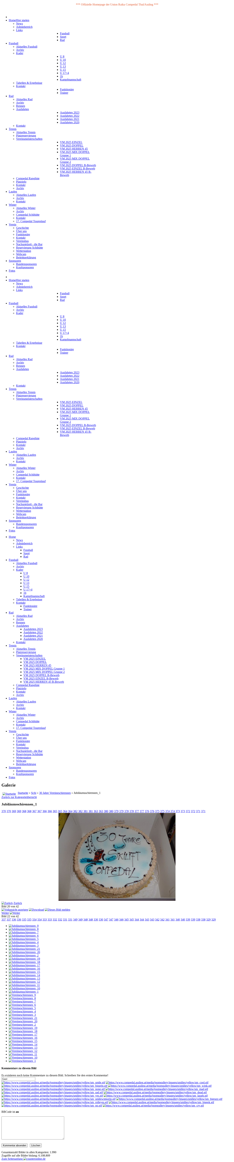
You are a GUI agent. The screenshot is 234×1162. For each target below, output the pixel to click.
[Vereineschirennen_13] (23, 1047)
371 (198, 811)
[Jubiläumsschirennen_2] (24, 955)
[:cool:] (157, 1082)
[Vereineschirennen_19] (23, 1027)
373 (178, 811)
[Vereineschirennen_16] (23, 1037)
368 (24, 811)
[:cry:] (153, 1105)
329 (208, 919)
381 (85, 811)
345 (126, 919)
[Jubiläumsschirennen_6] (24, 935)
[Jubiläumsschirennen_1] (24, 991)
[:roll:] (54, 1102)
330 (96, 919)
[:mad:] (156, 1089)
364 (65, 811)
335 (24, 919)
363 (96, 811)
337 (3, 919)
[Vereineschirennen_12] (23, 1051)
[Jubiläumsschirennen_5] (24, 939)
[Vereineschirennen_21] (23, 1018)
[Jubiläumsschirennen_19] (24, 958)
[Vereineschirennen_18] (23, 1031)
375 (157, 811)
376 (147, 811)
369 (14, 811)
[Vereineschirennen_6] (22, 1004)
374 (167, 811)
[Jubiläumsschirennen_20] (24, 952)
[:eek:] (161, 1102)
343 (147, 919)
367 (34, 811)
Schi (33, 792)
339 (188, 919)
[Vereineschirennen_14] (23, 1044)
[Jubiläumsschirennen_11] (24, 985)
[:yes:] (52, 1095)
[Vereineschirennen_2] (22, 1024)
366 (44, 811)
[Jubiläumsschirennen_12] (24, 981)
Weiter (5, 913)
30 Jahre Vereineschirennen (55, 792)
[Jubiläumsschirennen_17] (24, 965)
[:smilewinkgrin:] (58, 1098)
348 (85, 919)
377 (137, 811)
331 (65, 919)
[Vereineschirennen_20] (23, 1021)
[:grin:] (54, 1085)
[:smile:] (53, 1082)
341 (167, 919)
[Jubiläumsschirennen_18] (24, 962)
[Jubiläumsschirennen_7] (24, 932)
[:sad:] (52, 1092)
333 (44, 919)
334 (34, 919)
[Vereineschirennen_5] (22, 1008)
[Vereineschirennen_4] (22, 1011)
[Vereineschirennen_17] (23, 1034)
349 (75, 919)
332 (55, 919)
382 (75, 811)
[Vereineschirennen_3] (22, 1014)
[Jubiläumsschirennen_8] (24, 929)
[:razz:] (169, 1098)
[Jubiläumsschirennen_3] (24, 945)
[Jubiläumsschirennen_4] (24, 942)
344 (137, 919)
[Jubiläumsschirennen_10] (24, 988)
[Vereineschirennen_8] (22, 998)
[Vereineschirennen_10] (23, 1057)
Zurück (18, 903)
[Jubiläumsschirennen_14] (24, 975)
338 (198, 919)
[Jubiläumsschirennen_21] (24, 948)
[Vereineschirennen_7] (22, 1001)
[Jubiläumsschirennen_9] (24, 925)
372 (188, 811)
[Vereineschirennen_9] (22, 995)
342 (157, 919)
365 (55, 811)
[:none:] (53, 1089)
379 (116, 811)
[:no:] (51, 1105)
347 (106, 919)
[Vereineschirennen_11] (23, 1054)
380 (106, 811)
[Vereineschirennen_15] (23, 1041)
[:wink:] (160, 1085)
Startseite (23, 792)
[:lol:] (156, 1095)
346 (116, 919)
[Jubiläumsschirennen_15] (24, 971)
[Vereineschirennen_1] (22, 1060)
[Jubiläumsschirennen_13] (24, 978)
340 (178, 919)
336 (14, 919)
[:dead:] (155, 1092)
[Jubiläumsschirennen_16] (24, 968)
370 (3, 811)
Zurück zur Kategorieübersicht (19, 797)
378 (126, 811)
